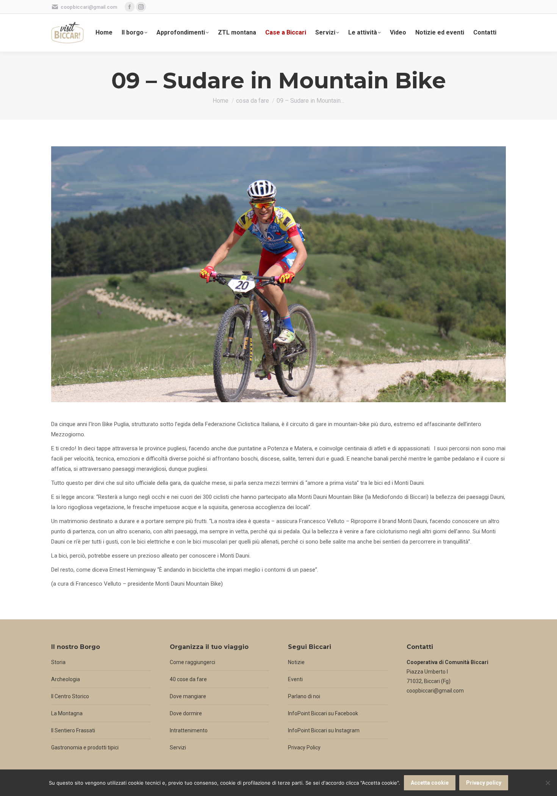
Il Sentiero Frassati (73, 730)
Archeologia (65, 679)
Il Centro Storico (70, 696)
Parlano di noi (304, 696)
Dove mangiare (188, 696)
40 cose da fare (188, 679)
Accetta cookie (430, 783)
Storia (58, 662)
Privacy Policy (304, 747)
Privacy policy (483, 783)
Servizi (178, 747)
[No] (547, 783)
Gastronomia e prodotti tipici (85, 747)
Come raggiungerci (192, 662)
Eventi (295, 679)
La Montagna (67, 713)
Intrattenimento (189, 730)
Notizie (296, 662)
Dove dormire (186, 713)
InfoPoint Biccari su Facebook (323, 713)
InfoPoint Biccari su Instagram (324, 730)
